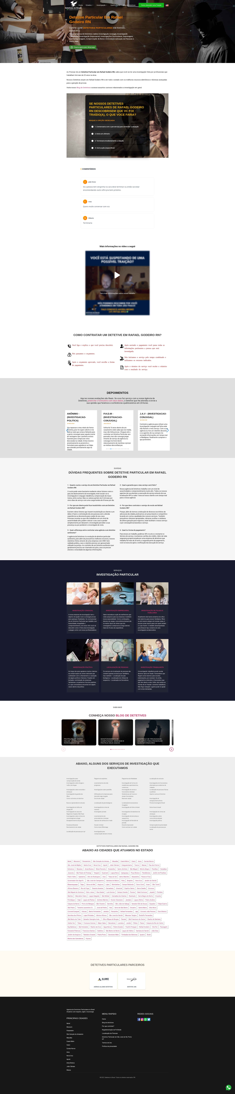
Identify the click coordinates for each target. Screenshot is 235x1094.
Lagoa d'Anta (138, 900)
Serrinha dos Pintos (74, 915)
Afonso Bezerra (73, 888)
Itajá (79, 900)
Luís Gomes (110, 892)
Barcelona (111, 923)
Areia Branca (89, 869)
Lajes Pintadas (89, 915)
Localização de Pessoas (110, 1033)
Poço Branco (135, 873)
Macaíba (115, 861)
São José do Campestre (95, 881)
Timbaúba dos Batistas (129, 935)
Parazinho (114, 911)
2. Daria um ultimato (102, 134)
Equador (152, 904)
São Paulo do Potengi (83, 873)
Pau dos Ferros (154, 865)
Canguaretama (127, 865)
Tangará (96, 873)
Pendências (146, 873)
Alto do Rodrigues (93, 877)
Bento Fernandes (95, 911)
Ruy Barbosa (72, 927)
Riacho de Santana (154, 919)
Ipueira (142, 935)
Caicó (133, 861)
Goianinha (111, 869)
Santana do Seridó (142, 931)
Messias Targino (131, 915)
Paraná (123, 919)
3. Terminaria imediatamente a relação (109, 141)
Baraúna (79, 869)
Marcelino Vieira (80, 896)
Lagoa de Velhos (128, 931)
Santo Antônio (122, 869)
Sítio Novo (152, 908)
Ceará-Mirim (125, 861)
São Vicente (100, 904)
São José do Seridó (116, 915)
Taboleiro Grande (89, 935)
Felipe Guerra (162, 904)
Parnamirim (86, 861)
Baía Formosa (142, 892)
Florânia (159, 892)
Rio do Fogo (85, 888)
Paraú (142, 923)
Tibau (79, 923)
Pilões (135, 923)
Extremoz (71, 869)
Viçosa (88, 938)
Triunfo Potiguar (131, 927)
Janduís (106, 911)
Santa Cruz (87, 865)
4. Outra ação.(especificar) (105, 148)
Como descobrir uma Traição (151, 5)
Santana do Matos (112, 881)
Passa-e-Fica (145, 877)
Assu (139, 861)
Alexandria (135, 877)
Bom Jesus (90, 892)
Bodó (149, 935)
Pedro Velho (72, 877)
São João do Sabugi (122, 904)
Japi (136, 911)
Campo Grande (122, 892)
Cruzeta (158, 896)
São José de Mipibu (74, 865)
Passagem (163, 927)
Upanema (81, 877)
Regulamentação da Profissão (111, 1030)
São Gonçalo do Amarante (102, 861)
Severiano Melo (113, 935)
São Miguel (134, 869)
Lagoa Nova (115, 873)
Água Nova (107, 927)
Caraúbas (163, 869)
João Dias (154, 931)
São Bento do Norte (113, 931)
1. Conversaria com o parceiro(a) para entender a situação (117, 127)
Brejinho (130, 881)
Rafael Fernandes (127, 911)
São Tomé (155, 884)
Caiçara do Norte (73, 904)
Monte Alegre (144, 869)
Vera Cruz (138, 881)
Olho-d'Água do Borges (111, 919)
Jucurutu (71, 873)
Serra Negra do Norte (145, 896)
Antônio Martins (102, 900)
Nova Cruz (97, 865)
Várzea (84, 911)
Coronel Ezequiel (73, 911)
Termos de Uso (107, 1043)
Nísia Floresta (101, 869)
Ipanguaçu (124, 873)
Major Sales (102, 923)
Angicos (100, 884)
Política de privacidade (109, 1046)
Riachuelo (132, 896)
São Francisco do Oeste (136, 919)
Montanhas (116, 884)
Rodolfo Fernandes (145, 915)
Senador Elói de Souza (139, 904)
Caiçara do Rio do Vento (154, 923)
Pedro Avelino (150, 900)
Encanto (133, 908)
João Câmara (114, 865)
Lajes (107, 884)
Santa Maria (142, 908)
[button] (167, 430)
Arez (104, 877)
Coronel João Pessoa (147, 911)
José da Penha (102, 908)
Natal (69, 861)
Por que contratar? (108, 1026)
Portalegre (71, 900)
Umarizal (119, 888)
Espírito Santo (129, 888)
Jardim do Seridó (150, 881)
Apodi (105, 865)
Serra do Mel (90, 884)
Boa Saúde (100, 892)
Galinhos (100, 931)
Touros (136, 865)
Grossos (151, 888)
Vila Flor (155, 927)
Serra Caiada (141, 888)
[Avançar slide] (171, 749)
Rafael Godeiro (144, 927)
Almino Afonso (101, 915)
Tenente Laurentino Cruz (85, 908)
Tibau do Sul (112, 877)
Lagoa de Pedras (89, 900)
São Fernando (83, 927)
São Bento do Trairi (74, 919)
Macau (144, 865)
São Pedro (71, 908)
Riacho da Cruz (96, 927)
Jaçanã (151, 892)
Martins (70, 896)
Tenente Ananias (97, 888)
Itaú (110, 908)
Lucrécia (121, 923)
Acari (148, 884)
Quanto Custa (115, 5)
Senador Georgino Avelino (92, 919)
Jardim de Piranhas (159, 873)
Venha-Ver (71, 923)
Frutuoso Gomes (89, 923)
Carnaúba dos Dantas (119, 896)
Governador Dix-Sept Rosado (78, 881)
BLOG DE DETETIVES (131, 715)
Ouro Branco (162, 911)
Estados (89, 5)
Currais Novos (149, 861)
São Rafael (105, 896)
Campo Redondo (128, 884)
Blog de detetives (129, 5)
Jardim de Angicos (74, 935)
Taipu (82, 884)
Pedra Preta (102, 935)
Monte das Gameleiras (75, 938)
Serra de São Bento (121, 908)
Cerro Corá (140, 884)
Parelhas (155, 869)
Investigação (101, 5)
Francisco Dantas (89, 931)
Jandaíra (128, 900)
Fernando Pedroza (74, 931)
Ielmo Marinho (124, 877)
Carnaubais (109, 888)
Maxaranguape (73, 884)
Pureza (132, 892)
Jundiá (128, 923)
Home (104, 1019)
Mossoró (77, 861)
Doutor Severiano (117, 900)
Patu (123, 881)
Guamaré (105, 873)
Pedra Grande (118, 927)
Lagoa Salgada (94, 896)
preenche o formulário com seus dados (105, 401)
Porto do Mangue (88, 904)
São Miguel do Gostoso (76, 892)
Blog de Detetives (83, 88)
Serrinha (110, 904)
